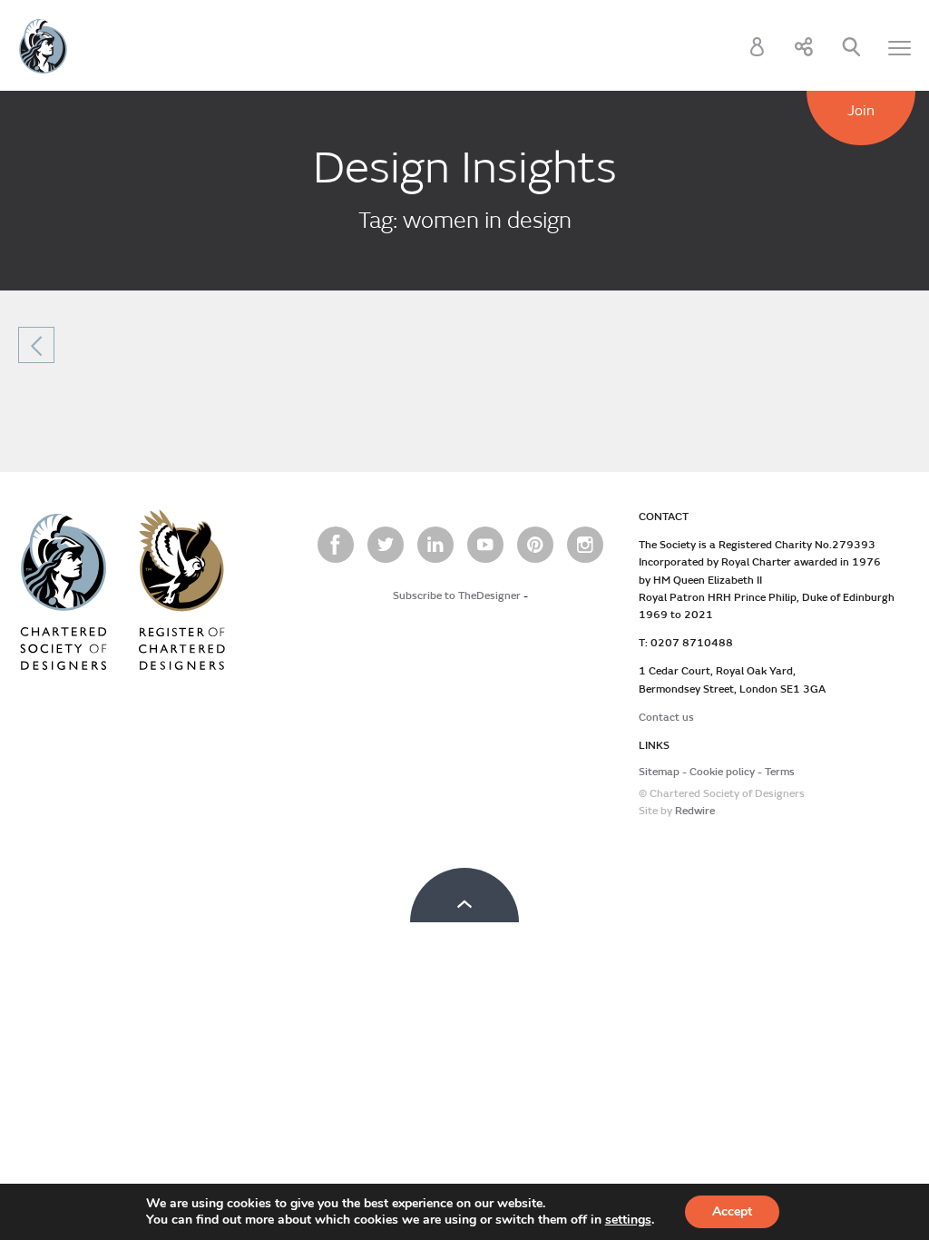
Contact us (666, 717)
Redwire (695, 811)
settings (628, 1220)
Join (861, 111)
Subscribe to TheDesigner (457, 596)
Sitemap (659, 772)
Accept (732, 1211)
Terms (780, 772)
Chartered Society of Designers (43, 46)
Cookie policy (722, 772)
